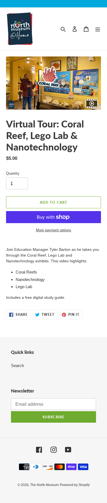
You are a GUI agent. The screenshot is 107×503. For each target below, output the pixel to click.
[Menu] (97, 29)
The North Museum (44, 485)
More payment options (53, 230)
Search (17, 365)
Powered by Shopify (75, 485)
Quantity (12, 173)
